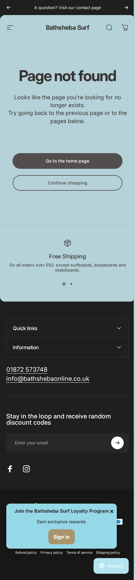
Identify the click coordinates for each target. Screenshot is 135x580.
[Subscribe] (112, 443)
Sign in (61, 537)
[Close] (112, 511)
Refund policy (23, 553)
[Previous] (9, 7)
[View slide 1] (64, 283)
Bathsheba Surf (67, 27)
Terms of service (77, 553)
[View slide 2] (71, 283)
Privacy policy (49, 553)
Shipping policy (105, 553)
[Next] (126, 7)
